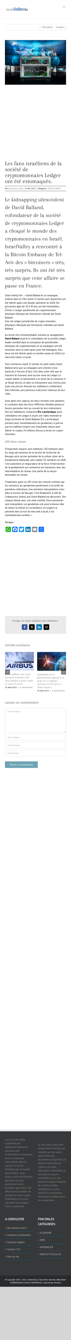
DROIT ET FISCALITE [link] (50, 1254)
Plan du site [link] (13, 1256)
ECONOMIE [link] (46, 1232)
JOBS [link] (42, 1239)
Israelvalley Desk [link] (15, 188)
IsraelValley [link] (33, 1279)
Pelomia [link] (57, 1282)
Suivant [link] (60, 27)
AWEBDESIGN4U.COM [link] (19, 1282)
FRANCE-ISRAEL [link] (54, 188)
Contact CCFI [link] (13, 1249)
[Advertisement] (35, 125)
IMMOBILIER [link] (46, 1247)
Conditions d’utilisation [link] (19, 1235)
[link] (17, 8)
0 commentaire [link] (26, 687)
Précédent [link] (47, 27)
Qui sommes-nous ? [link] (17, 1227)
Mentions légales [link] (16, 1242)
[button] (7, 672)
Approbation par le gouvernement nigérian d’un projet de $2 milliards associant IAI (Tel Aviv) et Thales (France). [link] (50, 681)
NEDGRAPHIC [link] (36, 1282)
